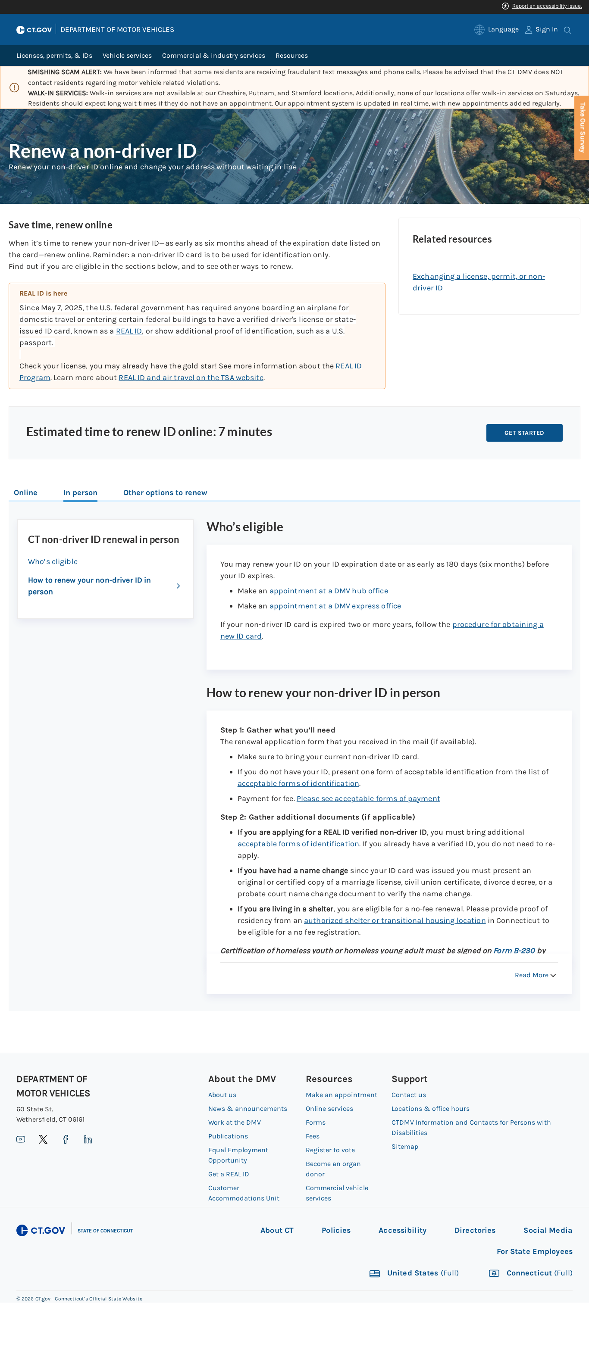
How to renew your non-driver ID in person (89, 585)
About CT (277, 1230)
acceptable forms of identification (298, 783)
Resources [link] (292, 55)
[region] (197, 336)
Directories (474, 1230)
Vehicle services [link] (127, 55)
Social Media (548, 1230)
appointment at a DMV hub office (328, 590)
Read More (531, 975)
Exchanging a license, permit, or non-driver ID (479, 282)
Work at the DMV (234, 1122)
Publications (228, 1136)
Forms (316, 1122)
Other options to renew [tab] (165, 492)
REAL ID (129, 331)
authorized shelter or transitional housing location (395, 920)
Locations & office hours (431, 1108)
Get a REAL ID (228, 1174)
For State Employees (535, 1251)
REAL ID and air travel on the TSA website (191, 377)
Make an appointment (341, 1095)
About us (222, 1095)
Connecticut (538, 1273)
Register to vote (330, 1150)
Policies (336, 1230)
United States (422, 1273)
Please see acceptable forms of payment (368, 798)
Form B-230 (514, 950)
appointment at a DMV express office (335, 606)
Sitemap (405, 1146)
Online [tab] (26, 492)
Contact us (409, 1095)
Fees (313, 1136)
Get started (524, 432)
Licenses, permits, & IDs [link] (54, 55)
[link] (496, 29)
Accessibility (402, 1230)
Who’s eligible (53, 561)
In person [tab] (80, 492)
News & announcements (247, 1108)
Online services (329, 1108)
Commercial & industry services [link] (213, 55)
